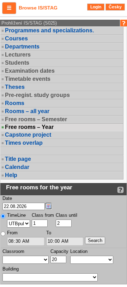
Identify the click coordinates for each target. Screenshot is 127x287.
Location (78, 251)
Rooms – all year (27, 111)
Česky (115, 7)
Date (7, 198)
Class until (66, 215)
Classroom (13, 251)
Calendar (17, 167)
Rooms (14, 103)
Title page (18, 159)
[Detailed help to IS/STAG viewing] (120, 190)
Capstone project (28, 135)
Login (95, 7)
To (48, 232)
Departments (22, 47)
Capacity (59, 251)
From (12, 232)
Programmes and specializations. (49, 30)
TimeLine (16, 215)
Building (10, 269)
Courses (16, 38)
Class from (43, 215)
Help (11, 175)
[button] (9, 8)
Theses (15, 87)
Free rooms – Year (29, 127)
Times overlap (24, 143)
